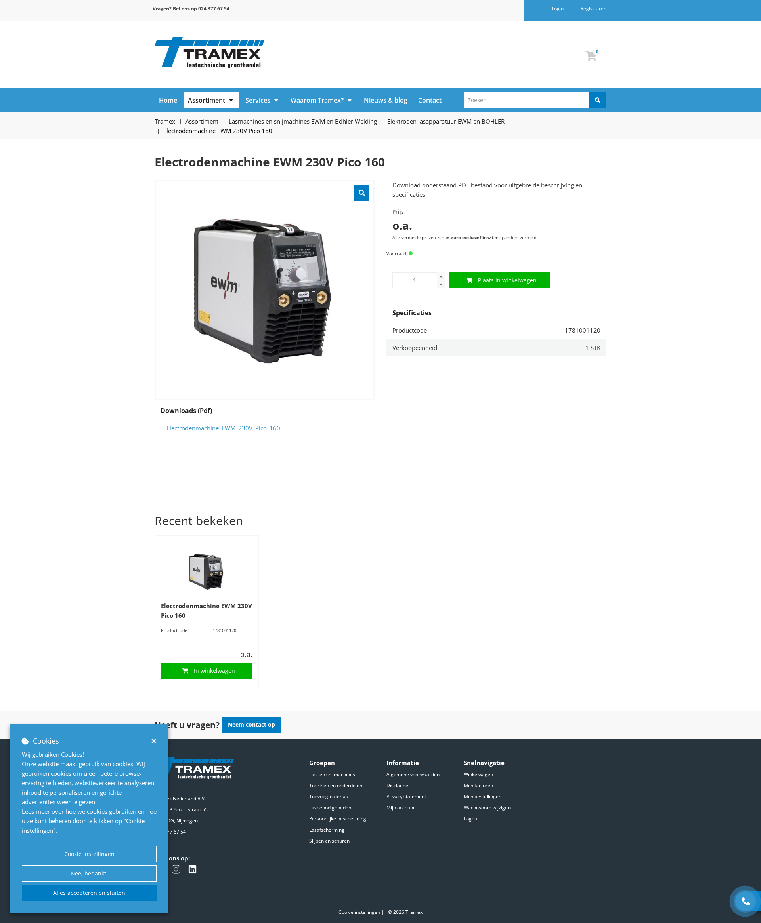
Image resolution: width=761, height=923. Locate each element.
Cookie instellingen (89, 854)
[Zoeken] (597, 100)
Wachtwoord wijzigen (487, 807)
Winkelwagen (478, 774)
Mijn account (400, 807)
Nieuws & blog (385, 100)
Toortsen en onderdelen (335, 785)
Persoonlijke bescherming (337, 818)
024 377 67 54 (170, 831)
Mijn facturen (478, 785)
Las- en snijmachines (332, 774)
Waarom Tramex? (317, 100)
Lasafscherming (326, 829)
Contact (430, 100)
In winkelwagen (214, 670)
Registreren (593, 8)
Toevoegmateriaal (329, 796)
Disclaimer (398, 785)
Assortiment (206, 100)
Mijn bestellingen (482, 796)
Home (168, 100)
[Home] (265, 52)
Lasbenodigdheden (330, 807)
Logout (471, 818)
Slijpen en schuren (329, 840)
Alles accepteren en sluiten (89, 892)
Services (257, 100)
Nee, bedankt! (89, 873)
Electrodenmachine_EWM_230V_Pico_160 (223, 428)
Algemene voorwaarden (413, 774)
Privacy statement (406, 796)
